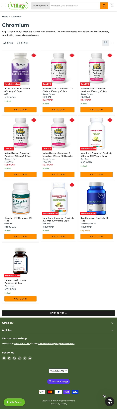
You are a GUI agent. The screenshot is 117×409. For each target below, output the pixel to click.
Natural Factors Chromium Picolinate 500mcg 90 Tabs (93, 90)
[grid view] (105, 43)
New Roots (84, 159)
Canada (57, 371)
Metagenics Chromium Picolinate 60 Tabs (15, 281)
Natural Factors (49, 94)
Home (5, 16)
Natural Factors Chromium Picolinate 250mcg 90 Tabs (17, 154)
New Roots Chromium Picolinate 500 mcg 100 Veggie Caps (96, 154)
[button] (109, 401)
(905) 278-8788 (22, 343)
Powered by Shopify (58, 404)
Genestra (8, 223)
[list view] (112, 43)
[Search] (104, 5)
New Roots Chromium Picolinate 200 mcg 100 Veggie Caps (58, 219)
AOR (6, 94)
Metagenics (9, 286)
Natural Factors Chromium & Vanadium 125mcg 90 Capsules (58, 154)
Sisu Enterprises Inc (88, 223)
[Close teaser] (104, 396)
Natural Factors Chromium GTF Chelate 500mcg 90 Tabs (58, 90)
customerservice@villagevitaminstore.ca (56, 343)
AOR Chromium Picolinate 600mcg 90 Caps (17, 90)
